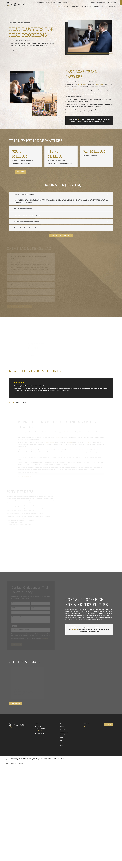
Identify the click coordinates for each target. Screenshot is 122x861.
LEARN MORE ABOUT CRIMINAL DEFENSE (21, 306)
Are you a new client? (18, 612)
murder (70, 440)
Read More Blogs (15, 703)
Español (65, 2)
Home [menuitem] (58, 6)
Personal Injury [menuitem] (75, 6)
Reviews (53, 2)
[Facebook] (85, 726)
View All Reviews (21, 402)
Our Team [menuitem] (66, 6)
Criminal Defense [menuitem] (86, 6)
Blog (34, 2)
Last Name (36, 602)
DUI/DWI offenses (49, 440)
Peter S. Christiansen (69, 430)
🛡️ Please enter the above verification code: (23, 629)
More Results (20, 172)
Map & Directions (39, 731)
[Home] (15, 5)
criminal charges (100, 84)
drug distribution (88, 440)
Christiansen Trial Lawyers (73, 90)
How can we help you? (18, 616)
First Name (16, 602)
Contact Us (111, 6)
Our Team (62, 729)
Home (62, 726)
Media (47, 2)
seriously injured (82, 84)
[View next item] (13, 172)
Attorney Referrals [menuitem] (98, 6)
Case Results (40, 2)
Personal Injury (64, 732)
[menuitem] (8, 763)
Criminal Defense (64, 734)
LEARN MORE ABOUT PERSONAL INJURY (61, 235)
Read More (29, 355)
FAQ (61, 740)
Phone (15, 607)
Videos (59, 2)
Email (35, 607)
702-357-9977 (111, 2)
